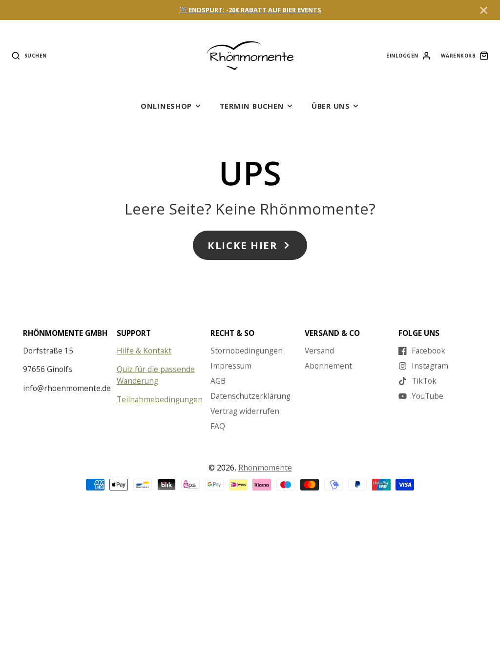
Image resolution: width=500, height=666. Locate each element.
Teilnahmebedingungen (160, 399)
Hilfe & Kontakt (144, 350)
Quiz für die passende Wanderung (156, 375)
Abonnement (328, 365)
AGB (218, 380)
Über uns (331, 106)
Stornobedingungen (246, 350)
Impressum (230, 365)
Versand (319, 350)
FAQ (217, 426)
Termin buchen (252, 106)
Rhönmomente (265, 467)
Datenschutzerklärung (250, 396)
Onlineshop (166, 106)
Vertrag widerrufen (244, 411)
